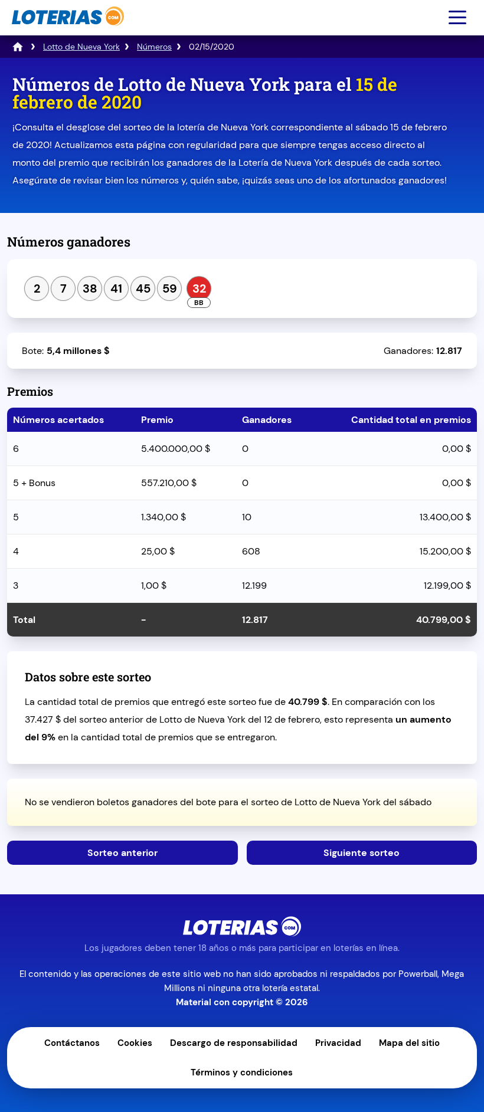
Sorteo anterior (122, 853)
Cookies (134, 1043)
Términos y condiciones (242, 1072)
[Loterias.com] (66, 31)
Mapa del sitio (409, 1043)
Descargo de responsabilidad (233, 1043)
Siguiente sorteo (361, 853)
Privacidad (338, 1043)
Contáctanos (72, 1043)
